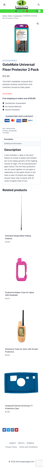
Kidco (7, 132)
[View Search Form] (38, 5)
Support (12, 443)
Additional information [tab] (13, 144)
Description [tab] (8, 139)
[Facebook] (16, 11)
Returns (21, 443)
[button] (38, 24)
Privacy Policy (11, 447)
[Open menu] (4, 4)
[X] (20, 11)
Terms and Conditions (28, 447)
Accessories (10, 61)
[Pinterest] (27, 11)
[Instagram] (23, 11)
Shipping (30, 443)
